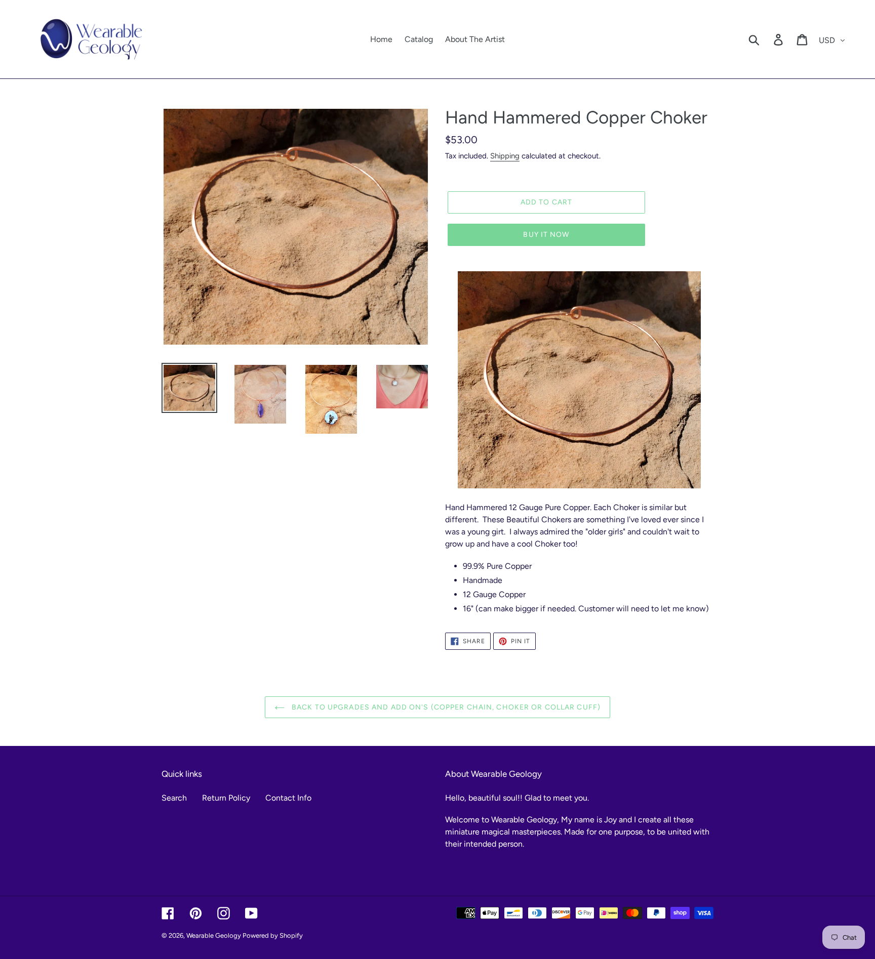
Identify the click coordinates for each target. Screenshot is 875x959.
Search (174, 798)
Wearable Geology (214, 935)
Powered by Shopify (273, 935)
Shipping (505, 155)
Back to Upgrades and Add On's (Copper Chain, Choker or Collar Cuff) (445, 707)
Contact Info (288, 798)
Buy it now (546, 234)
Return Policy (226, 798)
